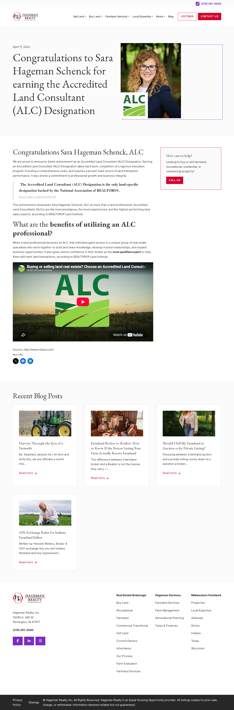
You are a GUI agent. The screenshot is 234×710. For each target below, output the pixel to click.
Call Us (174, 180)
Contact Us (209, 16)
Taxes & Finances (166, 625)
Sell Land (78, 16)
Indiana (196, 633)
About (159, 16)
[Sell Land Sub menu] (85, 16)
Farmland (122, 618)
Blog (170, 16)
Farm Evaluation (126, 663)
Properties (198, 602)
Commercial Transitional (132, 625)
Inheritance (123, 648)
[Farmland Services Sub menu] (129, 16)
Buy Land (94, 16)
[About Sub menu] (164, 16)
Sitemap (34, 702)
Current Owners (126, 641)
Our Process (124, 656)
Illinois (195, 625)
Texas (195, 641)
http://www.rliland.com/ (39, 349)
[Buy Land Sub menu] (101, 16)
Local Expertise (142, 16)
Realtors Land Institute (37, 197)
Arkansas (197, 618)
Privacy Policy (17, 702)
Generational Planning (169, 618)
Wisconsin (198, 648)
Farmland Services (116, 16)
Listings (187, 16)
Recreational (124, 610)
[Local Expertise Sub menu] (152, 16)
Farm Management (167, 610)
